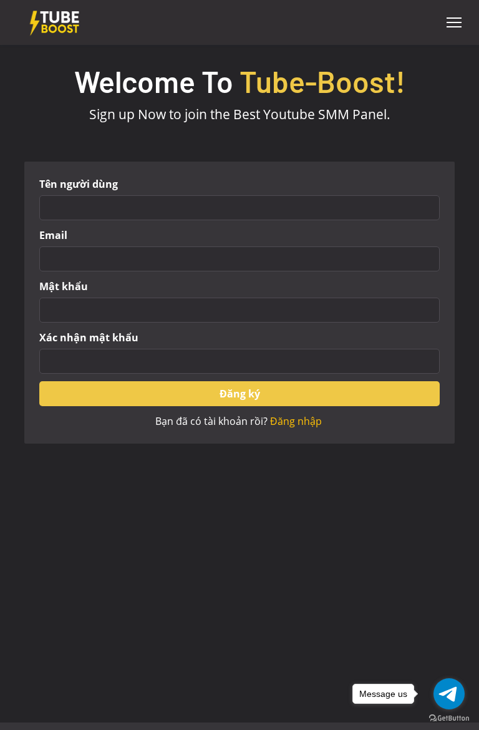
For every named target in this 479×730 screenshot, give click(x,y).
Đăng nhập (296, 421)
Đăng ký (240, 394)
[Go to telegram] (449, 693)
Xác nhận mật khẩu (88, 337)
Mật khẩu (63, 286)
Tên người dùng (78, 184)
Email (53, 235)
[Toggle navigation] (454, 22)
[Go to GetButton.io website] (449, 717)
